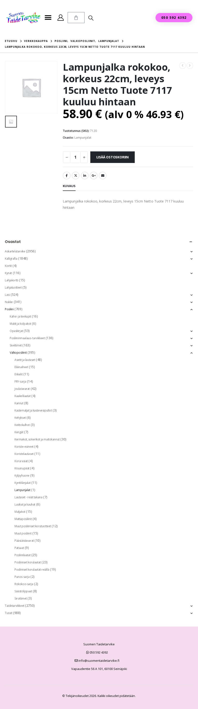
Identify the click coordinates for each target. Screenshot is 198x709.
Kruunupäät (21, 468)
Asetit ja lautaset (24, 360)
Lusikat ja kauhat (24, 504)
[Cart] (76, 17)
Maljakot (19, 512)
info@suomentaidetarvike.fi (99, 660)
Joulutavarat (22, 389)
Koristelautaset (24, 454)
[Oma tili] (60, 17)
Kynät (8, 273)
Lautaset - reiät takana (28, 497)
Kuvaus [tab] (69, 186)
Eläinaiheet (21, 367)
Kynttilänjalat (22, 483)
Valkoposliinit (18, 353)
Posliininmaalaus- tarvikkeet (27, 338)
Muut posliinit (22, 533)
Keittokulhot (22, 425)
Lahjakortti (11, 280)
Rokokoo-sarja (23, 584)
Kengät (18, 432)
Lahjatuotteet (13, 287)
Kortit (8, 266)
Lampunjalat (82, 137)
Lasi (7, 295)
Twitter (75, 175)
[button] (47, 17)
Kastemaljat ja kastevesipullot (33, 410)
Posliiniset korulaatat (27, 562)
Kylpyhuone (21, 475)
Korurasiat (21, 461)
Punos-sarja (21, 577)
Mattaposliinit (23, 519)
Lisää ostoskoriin (112, 157)
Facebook (67, 175)
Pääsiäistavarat (24, 541)
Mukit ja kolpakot (20, 324)
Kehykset (20, 418)
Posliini (9, 309)
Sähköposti (102, 175)
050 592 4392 (98, 652)
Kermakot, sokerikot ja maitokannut (37, 439)
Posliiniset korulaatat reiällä (31, 569)
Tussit (8, 613)
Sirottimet (20, 598)
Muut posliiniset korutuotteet (32, 526)
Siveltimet (16, 345)
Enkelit (18, 374)
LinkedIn (85, 175)
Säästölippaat (23, 591)
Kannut (18, 403)
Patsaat (19, 548)
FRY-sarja (20, 381)
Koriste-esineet (24, 447)
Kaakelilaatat (22, 396)
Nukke (9, 302)
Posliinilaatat (22, 555)
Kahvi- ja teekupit (20, 316)
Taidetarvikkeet (14, 606)
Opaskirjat (16, 331)
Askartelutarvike (15, 251)
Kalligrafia (11, 259)
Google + (94, 175)
